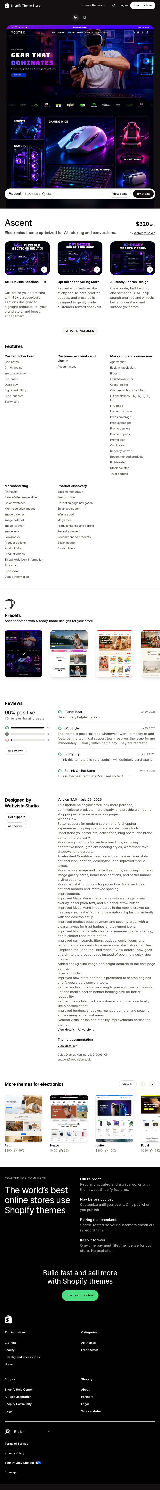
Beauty (9, 1350)
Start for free (142, 5)
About (85, 1389)
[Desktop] (76, 17)
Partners (87, 1397)
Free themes (90, 1350)
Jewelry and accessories (22, 1357)
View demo (119, 193)
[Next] (152, 1084)
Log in (123, 5)
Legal (85, 1404)
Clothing (11, 1343)
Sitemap (10, 1472)
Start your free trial (80, 1295)
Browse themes (91, 5)
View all (127, 1084)
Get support (16, 817)
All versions (86, 1029)
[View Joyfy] (114, 653)
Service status (91, 1411)
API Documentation (18, 1397)
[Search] (114, 5)
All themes (15, 826)
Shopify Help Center (19, 1389)
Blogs (8, 1411)
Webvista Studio (144, 233)
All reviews (15, 751)
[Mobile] (84, 17)
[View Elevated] (69, 653)
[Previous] (143, 1084)
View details (66, 1029)
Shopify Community (18, 1404)
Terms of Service (16, 1443)
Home (9, 1364)
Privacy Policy (14, 1453)
